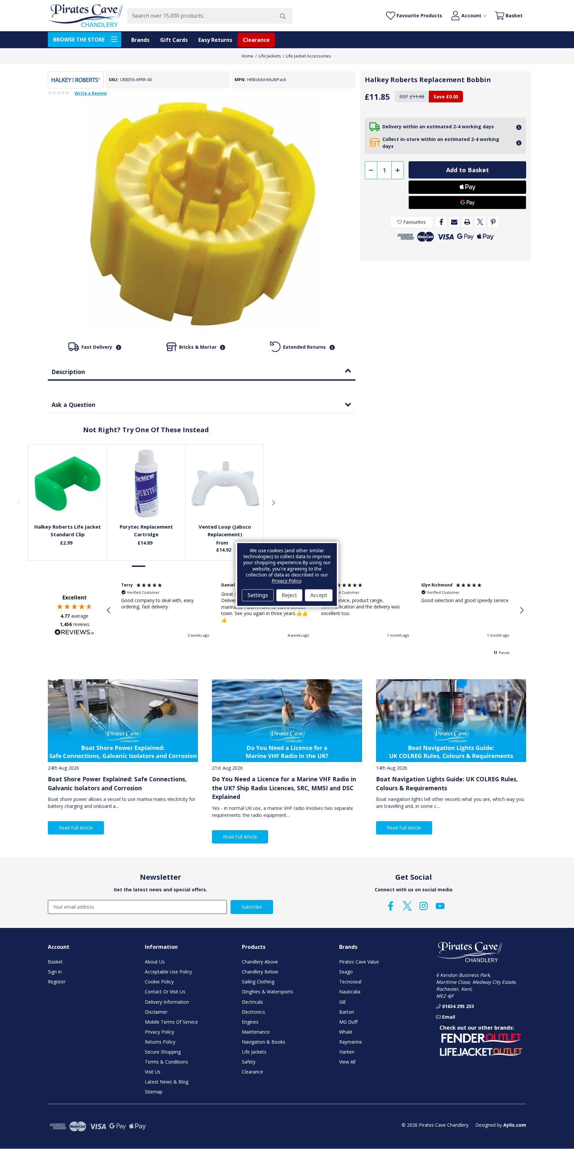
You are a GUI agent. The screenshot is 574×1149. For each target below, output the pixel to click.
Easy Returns (215, 40)
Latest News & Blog (166, 1082)
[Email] (454, 222)
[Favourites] (67, 502)
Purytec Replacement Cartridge (146, 530)
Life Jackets (254, 1052)
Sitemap (153, 1091)
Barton (346, 1012)
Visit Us (152, 1072)
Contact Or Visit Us (165, 991)
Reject (289, 595)
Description (68, 372)
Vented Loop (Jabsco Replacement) (225, 530)
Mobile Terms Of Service (171, 1022)
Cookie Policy (159, 981)
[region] (315, 610)
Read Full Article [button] (76, 828)
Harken (346, 1052)
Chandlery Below (260, 971)
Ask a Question (73, 405)
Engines (250, 1022)
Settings (257, 595)
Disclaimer (156, 1012)
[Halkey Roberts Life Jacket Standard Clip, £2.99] (67, 483)
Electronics (253, 1012)
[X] (480, 222)
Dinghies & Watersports (267, 991)
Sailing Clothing (258, 981)
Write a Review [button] (90, 93)
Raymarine (350, 1042)
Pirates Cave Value (359, 961)
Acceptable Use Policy (168, 971)
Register (56, 981)
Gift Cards (174, 40)
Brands (140, 40)
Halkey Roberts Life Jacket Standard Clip (67, 530)
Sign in (55, 971)
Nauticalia (349, 991)
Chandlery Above (260, 961)
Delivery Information (167, 1002)
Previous (19, 502)
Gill (342, 1002)
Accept (318, 595)
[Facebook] (441, 222)
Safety (248, 1062)
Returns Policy (160, 1042)
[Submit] (283, 16)
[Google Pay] (467, 202)
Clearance (256, 40)
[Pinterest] (493, 222)
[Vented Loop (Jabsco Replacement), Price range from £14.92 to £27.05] (225, 483)
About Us (155, 961)
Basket (55, 961)
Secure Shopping (163, 1052)
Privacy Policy (159, 1032)
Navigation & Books (263, 1042)
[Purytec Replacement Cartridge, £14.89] (146, 483)
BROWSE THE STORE (79, 39)
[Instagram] (423, 906)
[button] (109, 610)
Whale (345, 1032)
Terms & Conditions (166, 1062)
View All (347, 1062)
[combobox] (199, 16)
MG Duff (348, 1022)
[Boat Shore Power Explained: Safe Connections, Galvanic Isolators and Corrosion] (123, 720)
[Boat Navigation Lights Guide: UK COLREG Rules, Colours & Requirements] (451, 720)
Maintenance (256, 1032)
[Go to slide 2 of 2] (152, 566)
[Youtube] (440, 906)
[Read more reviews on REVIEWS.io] (74, 633)
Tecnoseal (350, 981)
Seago (346, 971)
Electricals (252, 1002)
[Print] (467, 222)
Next (273, 502)
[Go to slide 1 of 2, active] (138, 566)
